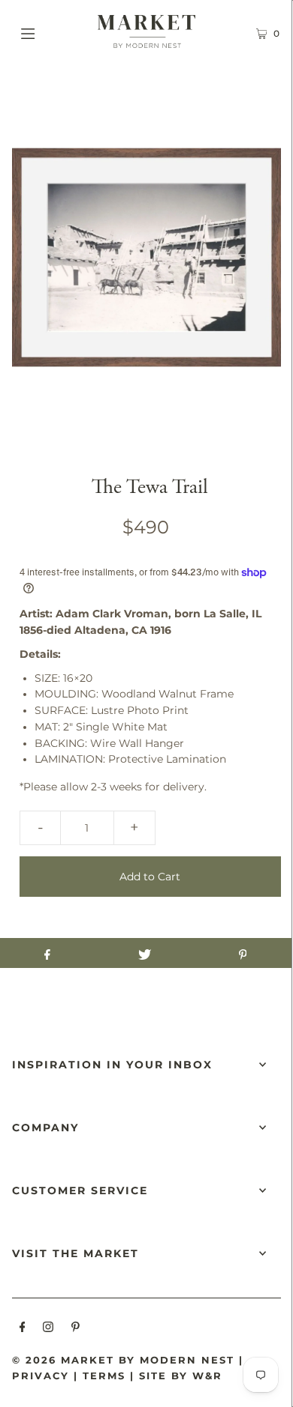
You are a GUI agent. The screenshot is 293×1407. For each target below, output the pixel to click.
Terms (104, 1376)
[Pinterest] (75, 1329)
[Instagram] (48, 1329)
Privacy (40, 1376)
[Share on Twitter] (145, 953)
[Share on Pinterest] (242, 953)
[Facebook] (23, 1329)
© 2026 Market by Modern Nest (123, 1360)
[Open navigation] (47, 31)
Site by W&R (180, 1376)
